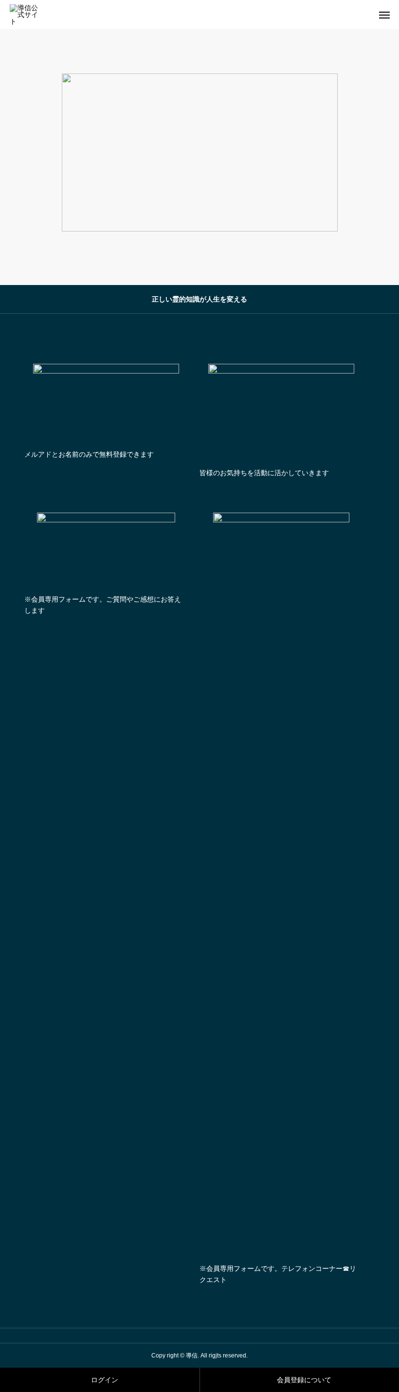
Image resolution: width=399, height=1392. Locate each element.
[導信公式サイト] (27, 14)
